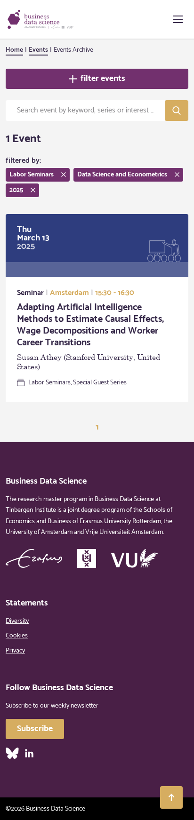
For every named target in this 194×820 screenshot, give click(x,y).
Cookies (17, 635)
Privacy (15, 650)
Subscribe (35, 729)
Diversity (17, 621)
